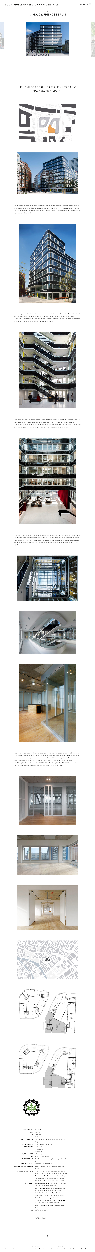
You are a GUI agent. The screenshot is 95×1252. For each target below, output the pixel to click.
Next (93, 44)
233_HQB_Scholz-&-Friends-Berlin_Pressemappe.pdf (42, 1218)
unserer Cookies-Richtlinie (67, 1249)
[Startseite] (31, 5)
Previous (3, 44)
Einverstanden (85, 1249)
